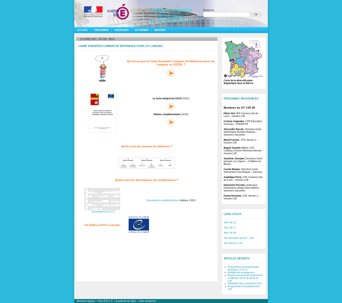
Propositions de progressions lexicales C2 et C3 (243, 268)
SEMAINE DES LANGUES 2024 (245, 283)
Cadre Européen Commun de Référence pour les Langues (120, 46)
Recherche (208, 10)
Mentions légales (86, 301)
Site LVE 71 (230, 227)
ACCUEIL (82, 30)
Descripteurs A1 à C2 (103, 211)
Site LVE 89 (230, 232)
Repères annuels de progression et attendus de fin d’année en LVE (245, 278)
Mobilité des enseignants (241, 272)
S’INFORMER (101, 30)
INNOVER (160, 30)
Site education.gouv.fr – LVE (239, 238)
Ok (256, 14)
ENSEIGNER (122, 30)
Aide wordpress (147, 301)
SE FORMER (142, 30)
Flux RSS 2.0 (105, 301)
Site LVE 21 (230, 222)
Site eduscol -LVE (233, 243)
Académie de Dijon (126, 301)
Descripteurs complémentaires (162, 200)
